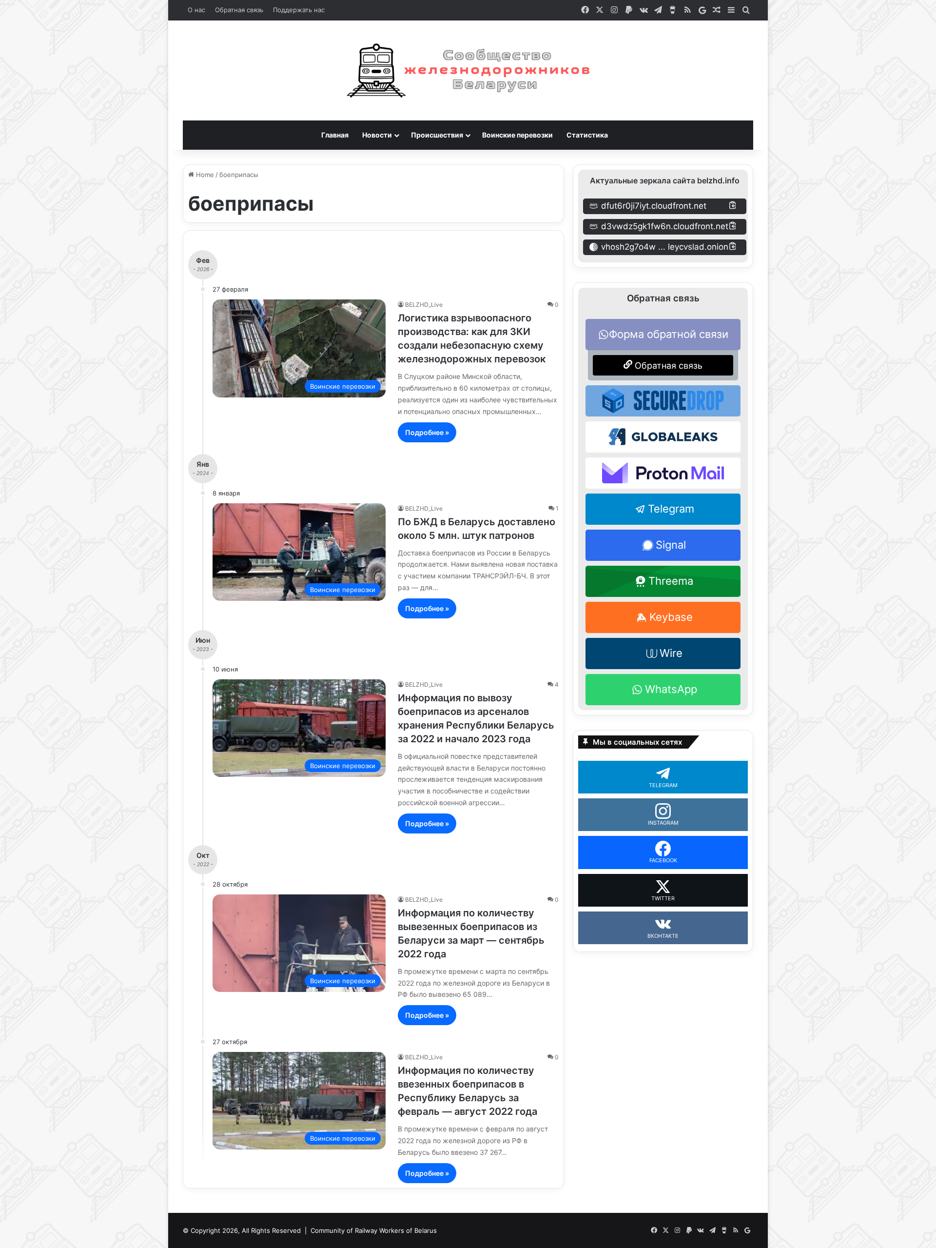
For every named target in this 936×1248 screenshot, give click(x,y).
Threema (670, 580)
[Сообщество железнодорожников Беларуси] (468, 70)
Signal (671, 544)
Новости (377, 135)
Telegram (671, 508)
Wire (671, 653)
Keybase (671, 617)
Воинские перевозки (517, 135)
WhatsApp (671, 689)
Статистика (587, 135)
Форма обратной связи (668, 334)
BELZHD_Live (424, 304)
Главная (335, 135)
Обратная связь (239, 10)
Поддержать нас (299, 10)
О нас (196, 10)
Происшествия (437, 135)
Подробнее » (427, 432)
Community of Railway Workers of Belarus (374, 1230)
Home (204, 174)
